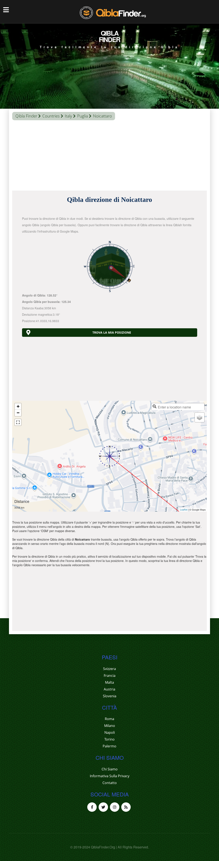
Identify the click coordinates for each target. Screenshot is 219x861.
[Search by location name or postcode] (154, 406)
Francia (109, 675)
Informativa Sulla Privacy (109, 776)
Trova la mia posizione (111, 332)
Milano (109, 725)
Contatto (109, 782)
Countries (51, 116)
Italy (68, 116)
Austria (109, 689)
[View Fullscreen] (18, 422)
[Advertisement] (109, 156)
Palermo (109, 746)
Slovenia (109, 696)
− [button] (18, 412)
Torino (109, 739)
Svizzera (109, 668)
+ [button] (18, 406)
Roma (109, 718)
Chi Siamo (110, 769)
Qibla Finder (26, 116)
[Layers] (199, 417)
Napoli (109, 732)
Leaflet (184, 509)
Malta (109, 682)
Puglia (82, 116)
